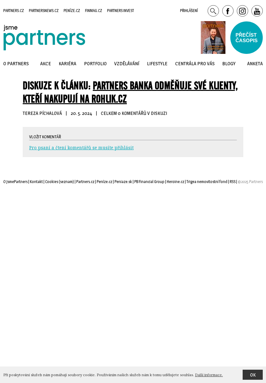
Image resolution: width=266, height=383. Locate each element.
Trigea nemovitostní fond (207, 181)
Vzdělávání (126, 63)
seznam (66, 181)
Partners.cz (13, 10)
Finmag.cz (93, 10)
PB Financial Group (149, 181)
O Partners (16, 63)
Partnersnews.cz (44, 10)
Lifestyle (157, 63)
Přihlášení (189, 10)
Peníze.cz (72, 10)
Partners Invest (120, 10)
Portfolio (95, 63)
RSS (233, 181)
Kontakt (36, 181)
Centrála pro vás (195, 63)
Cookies (51, 181)
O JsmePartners (15, 181)
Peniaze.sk (123, 181)
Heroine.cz (175, 181)
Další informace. (209, 374)
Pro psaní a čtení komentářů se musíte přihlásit (81, 147)
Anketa (255, 63)
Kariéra (67, 63)
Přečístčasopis (247, 37)
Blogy (229, 63)
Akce (45, 63)
